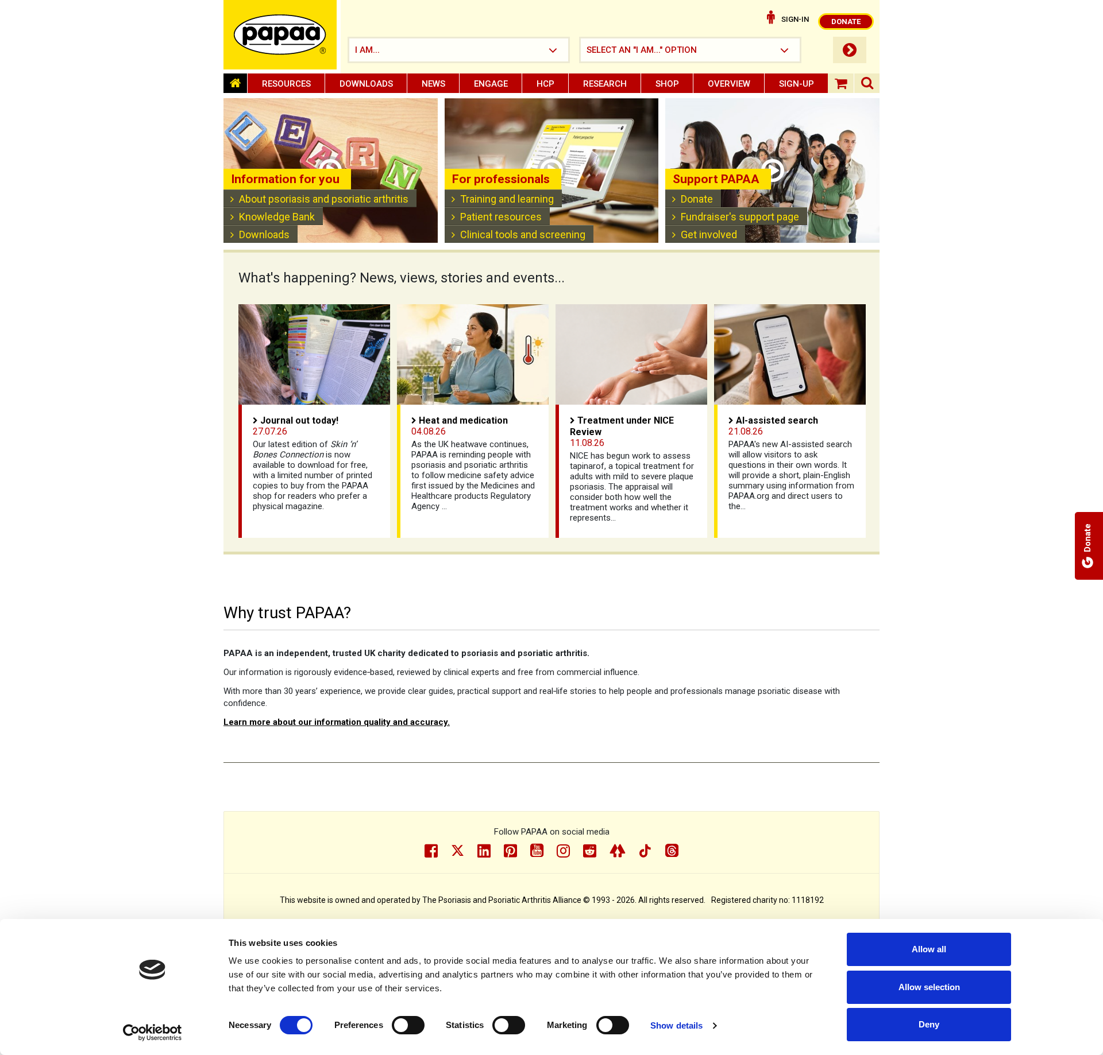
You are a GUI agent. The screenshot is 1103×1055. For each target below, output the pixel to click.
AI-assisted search (777, 420)
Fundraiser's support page (740, 217)
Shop (667, 84)
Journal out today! (299, 420)
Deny (929, 1024)
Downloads (366, 84)
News (433, 84)
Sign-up (796, 84)
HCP (545, 84)
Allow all (929, 949)
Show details (676, 1025)
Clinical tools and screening (522, 234)
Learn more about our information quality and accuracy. (336, 722)
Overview (729, 84)
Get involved (709, 234)
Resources (286, 84)
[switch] (408, 1025)
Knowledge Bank (277, 217)
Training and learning (507, 199)
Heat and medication (463, 420)
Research (605, 84)
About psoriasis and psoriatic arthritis (323, 199)
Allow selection (929, 987)
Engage (491, 84)
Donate (697, 199)
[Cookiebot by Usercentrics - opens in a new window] (152, 1032)
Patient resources (501, 217)
